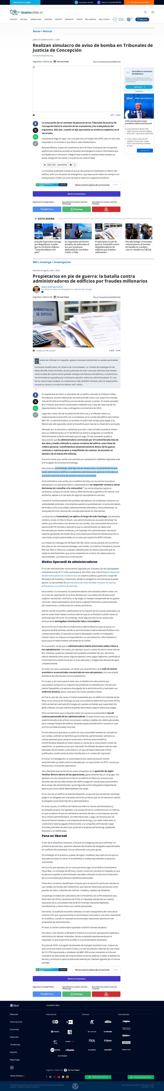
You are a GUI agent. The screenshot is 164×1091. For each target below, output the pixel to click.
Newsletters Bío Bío (86, 2)
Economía (48, 19)
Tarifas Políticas (16, 1076)
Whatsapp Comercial (99, 1077)
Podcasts (13, 19)
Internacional (36, 19)
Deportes (58, 19)
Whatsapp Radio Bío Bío (142, 1077)
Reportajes (15, 1059)
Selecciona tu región (22, 2)
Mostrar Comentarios (76, 194)
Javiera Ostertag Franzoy (52, 287)
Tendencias (69, 19)
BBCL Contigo (104, 19)
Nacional (23, 19)
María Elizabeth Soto (44, 55)
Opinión (79, 19)
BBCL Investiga (90, 19)
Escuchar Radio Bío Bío (140, 2)
